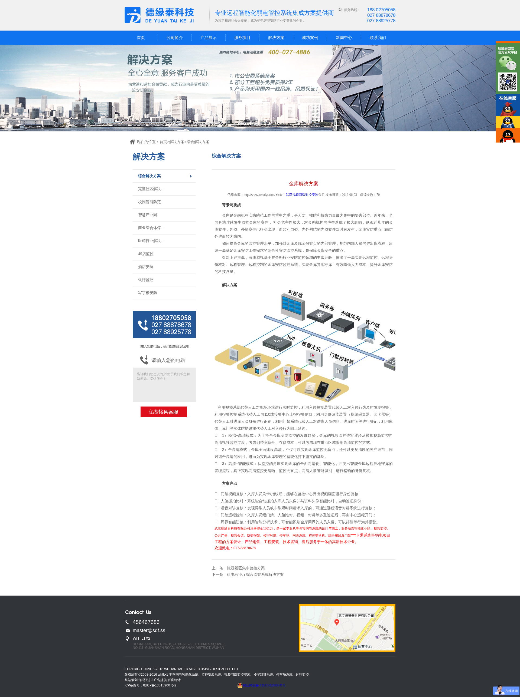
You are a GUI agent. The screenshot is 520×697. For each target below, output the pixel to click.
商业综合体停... (151, 228)
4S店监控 (146, 254)
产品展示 (208, 37)
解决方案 (276, 37)
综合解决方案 (149, 176)
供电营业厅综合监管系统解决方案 (255, 575)
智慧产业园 (147, 215)
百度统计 (174, 680)
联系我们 (378, 37)
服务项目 (242, 37)
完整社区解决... (151, 189)
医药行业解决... (151, 241)
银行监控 (145, 280)
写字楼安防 (147, 293)
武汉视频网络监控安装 (302, 195)
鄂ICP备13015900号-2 (159, 685)
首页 (141, 37)
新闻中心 (344, 37)
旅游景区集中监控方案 (246, 568)
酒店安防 (145, 267)
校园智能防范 (149, 202)
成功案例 (310, 37)
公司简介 (175, 37)
